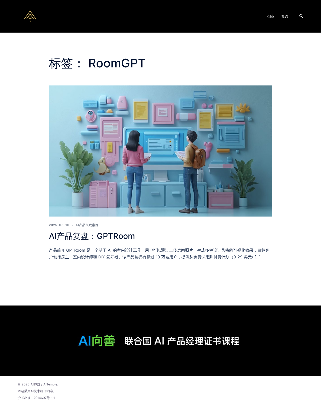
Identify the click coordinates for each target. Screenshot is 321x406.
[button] (301, 16)
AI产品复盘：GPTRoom (92, 236)
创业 (270, 16)
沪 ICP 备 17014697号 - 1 (36, 398)
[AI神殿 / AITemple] (30, 15)
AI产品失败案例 (87, 225)
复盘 (284, 16)
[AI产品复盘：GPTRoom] (160, 150)
